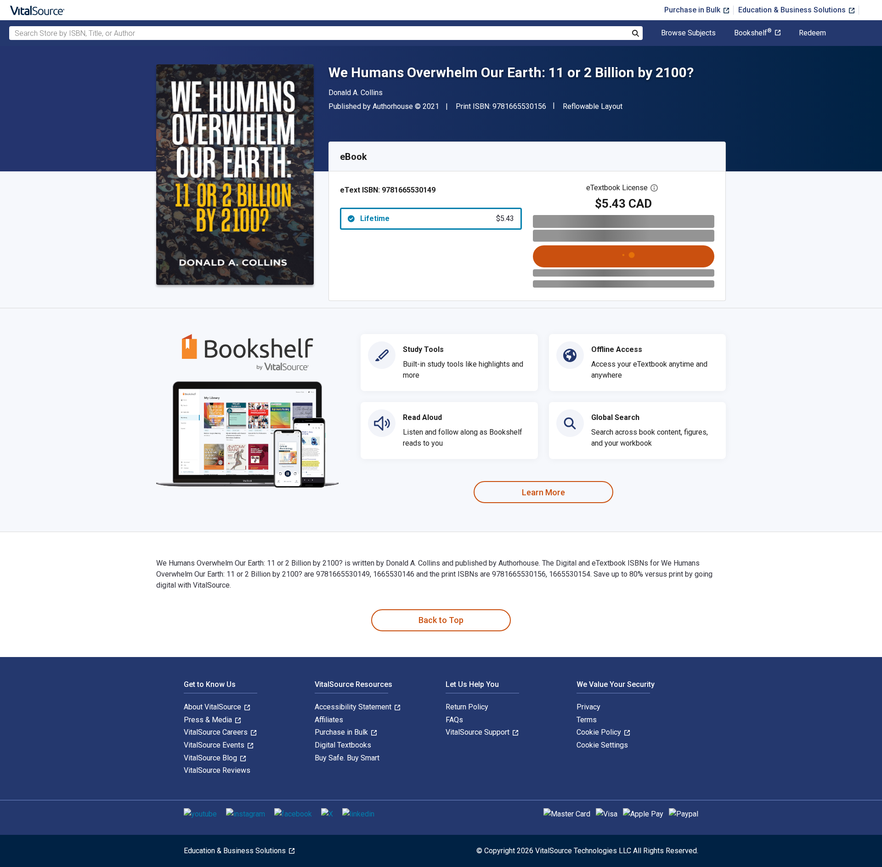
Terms (587, 719)
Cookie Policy (600, 732)
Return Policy (467, 707)
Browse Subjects (688, 33)
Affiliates (329, 719)
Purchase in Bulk (693, 10)
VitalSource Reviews (217, 770)
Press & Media (209, 719)
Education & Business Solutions (793, 10)
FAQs (454, 719)
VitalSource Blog (211, 758)
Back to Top (441, 620)
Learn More (543, 492)
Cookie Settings (602, 745)
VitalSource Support (478, 732)
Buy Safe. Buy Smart (347, 758)
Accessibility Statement (354, 707)
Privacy (588, 707)
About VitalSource (213, 707)
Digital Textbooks (343, 745)
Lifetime (437, 218)
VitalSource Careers (216, 732)
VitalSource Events (215, 745)
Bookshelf (753, 33)
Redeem (812, 33)
